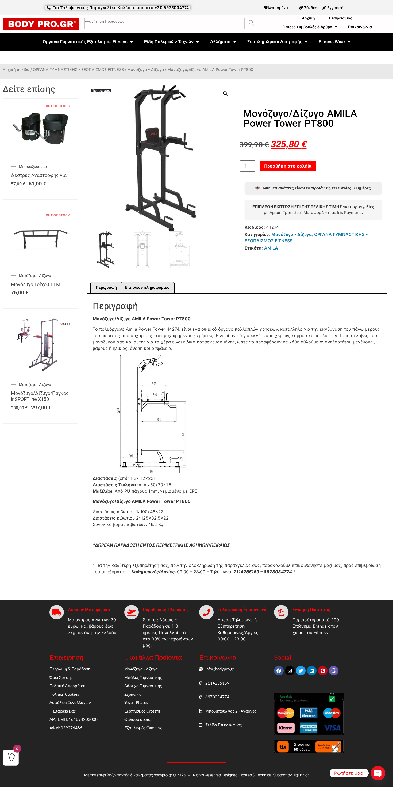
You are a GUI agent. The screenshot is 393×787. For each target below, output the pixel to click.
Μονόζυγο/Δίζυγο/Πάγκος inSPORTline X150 (40, 396)
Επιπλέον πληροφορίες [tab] (147, 287)
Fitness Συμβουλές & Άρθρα (307, 27)
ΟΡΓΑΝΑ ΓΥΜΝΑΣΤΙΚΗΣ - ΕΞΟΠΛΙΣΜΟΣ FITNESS (78, 69)
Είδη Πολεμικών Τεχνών (169, 41)
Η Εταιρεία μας (339, 18)
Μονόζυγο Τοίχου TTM (35, 284)
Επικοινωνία (360, 27)
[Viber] (333, 670)
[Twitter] (301, 670)
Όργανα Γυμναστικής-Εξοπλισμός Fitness (85, 41)
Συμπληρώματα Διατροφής (274, 41)
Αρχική (308, 18)
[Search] (251, 23)
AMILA (271, 248)
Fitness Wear (332, 41)
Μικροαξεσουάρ (33, 166)
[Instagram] (290, 670)
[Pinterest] (323, 670)
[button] (225, 93)
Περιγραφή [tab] (106, 287)
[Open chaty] (378, 773)
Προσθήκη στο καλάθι (287, 166)
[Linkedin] (312, 670)
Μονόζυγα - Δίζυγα (145, 69)
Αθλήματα (220, 41)
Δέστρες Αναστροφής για (39, 175)
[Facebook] (279, 670)
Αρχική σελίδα (16, 69)
